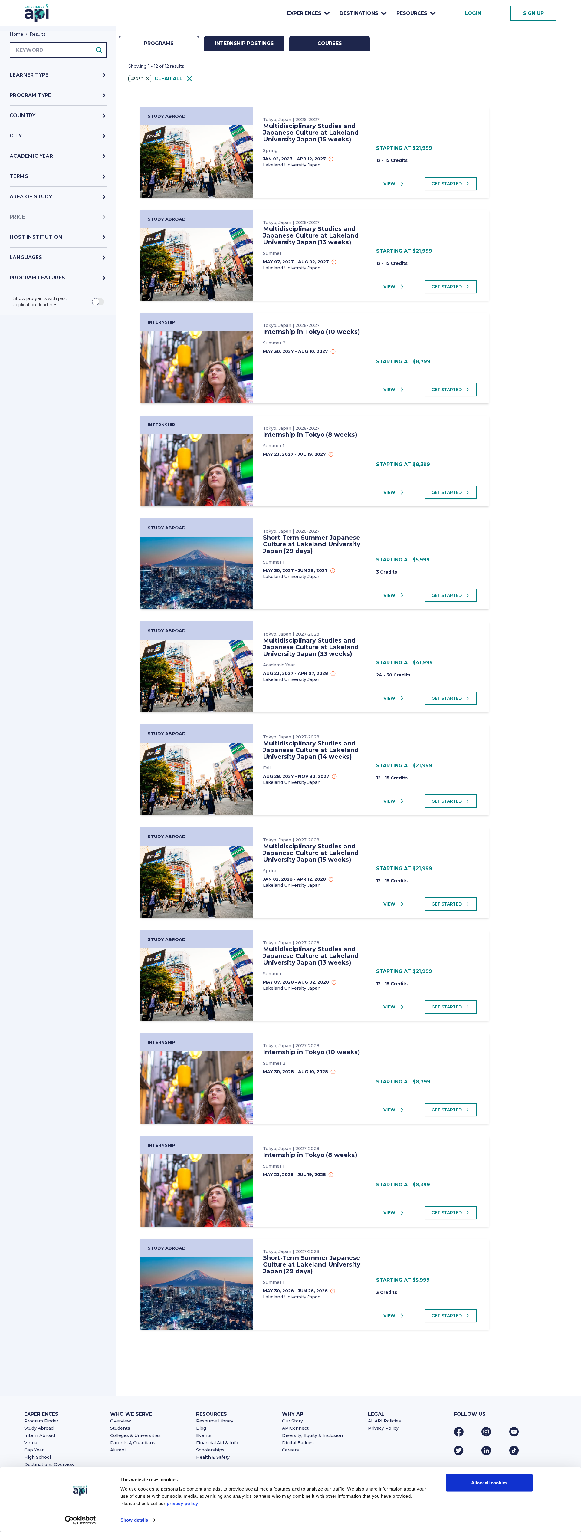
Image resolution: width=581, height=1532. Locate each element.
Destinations (359, 13)
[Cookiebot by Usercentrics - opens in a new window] (80, 1520)
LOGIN (473, 13)
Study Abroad (39, 1428)
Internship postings (244, 43)
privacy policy (182, 1503)
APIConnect (295, 1428)
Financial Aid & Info (217, 1442)
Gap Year (34, 1450)
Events (204, 1435)
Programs (159, 43)
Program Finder (41, 1421)
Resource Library (214, 1421)
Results (37, 34)
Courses (329, 43)
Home (16, 34)
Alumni (118, 1450)
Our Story (292, 1421)
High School (37, 1457)
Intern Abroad (39, 1435)
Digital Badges (298, 1442)
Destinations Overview (49, 1464)
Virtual (31, 1442)
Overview (120, 1421)
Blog (201, 1428)
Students (120, 1428)
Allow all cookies (489, 1482)
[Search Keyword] (100, 50)
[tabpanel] (348, 735)
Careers (290, 1450)
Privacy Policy (383, 1428)
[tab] (159, 43)
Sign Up (533, 13)
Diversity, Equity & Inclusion (312, 1435)
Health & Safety (213, 1457)
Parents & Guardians (132, 1442)
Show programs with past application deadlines (40, 301)
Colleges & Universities (135, 1435)
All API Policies (384, 1421)
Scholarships (210, 1450)
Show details (134, 1520)
